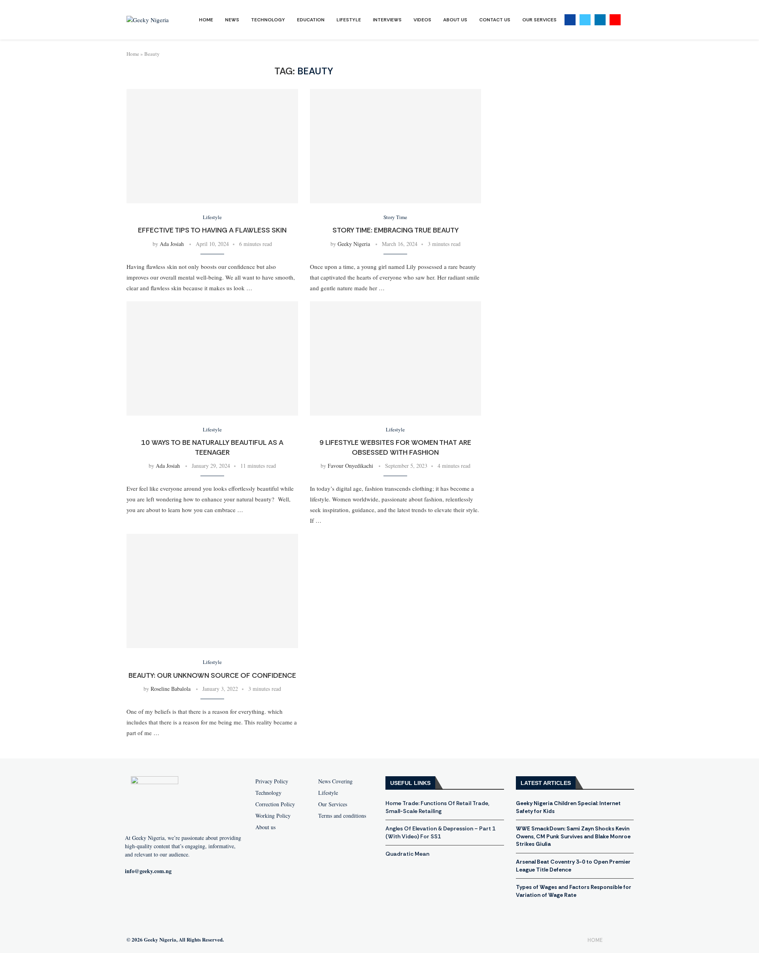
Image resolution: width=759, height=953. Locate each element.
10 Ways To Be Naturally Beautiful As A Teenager (212, 447)
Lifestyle (348, 20)
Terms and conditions (342, 816)
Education (311, 20)
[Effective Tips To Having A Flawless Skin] (212, 146)
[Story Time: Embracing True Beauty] (395, 146)
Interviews (387, 20)
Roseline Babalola (171, 688)
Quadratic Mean (407, 853)
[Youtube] (615, 19)
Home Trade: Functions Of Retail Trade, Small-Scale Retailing (437, 807)
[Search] (628, 20)
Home (206, 20)
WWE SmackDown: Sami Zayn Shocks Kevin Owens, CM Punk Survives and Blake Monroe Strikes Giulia (573, 836)
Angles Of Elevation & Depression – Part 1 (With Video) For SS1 (440, 832)
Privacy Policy (271, 781)
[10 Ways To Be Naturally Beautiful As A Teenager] (212, 358)
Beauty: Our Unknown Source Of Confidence (212, 675)
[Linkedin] (600, 19)
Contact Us (494, 20)
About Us (455, 20)
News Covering (335, 781)
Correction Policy (275, 804)
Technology (268, 20)
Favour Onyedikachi (350, 465)
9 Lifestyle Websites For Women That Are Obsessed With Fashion (395, 447)
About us (265, 827)
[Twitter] (585, 19)
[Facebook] (570, 19)
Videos (422, 20)
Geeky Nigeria (354, 244)
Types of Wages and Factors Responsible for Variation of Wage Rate (573, 890)
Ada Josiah (172, 244)
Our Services (539, 20)
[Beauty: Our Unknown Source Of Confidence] (212, 591)
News (232, 20)
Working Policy (273, 816)
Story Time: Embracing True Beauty (395, 230)
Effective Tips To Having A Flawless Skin (212, 230)
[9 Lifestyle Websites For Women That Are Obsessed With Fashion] (395, 358)
